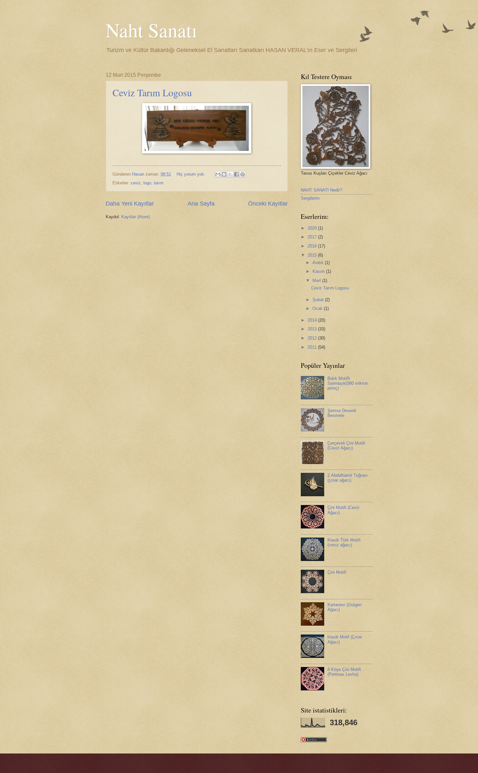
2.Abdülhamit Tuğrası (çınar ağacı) (347, 478)
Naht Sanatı (151, 30)
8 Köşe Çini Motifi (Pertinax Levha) (344, 672)
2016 (313, 246)
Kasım (319, 271)
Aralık (318, 262)
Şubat (318, 299)
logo (147, 182)
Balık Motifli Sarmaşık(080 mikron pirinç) (347, 383)
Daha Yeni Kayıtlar (130, 203)
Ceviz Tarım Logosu (152, 92)
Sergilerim (310, 198)
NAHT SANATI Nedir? (321, 190)
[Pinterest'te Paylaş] (242, 174)
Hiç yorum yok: (191, 174)
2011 (313, 347)
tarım (159, 182)
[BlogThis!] (224, 174)
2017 (313, 236)
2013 (313, 329)
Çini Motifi (336, 572)
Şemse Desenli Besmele (341, 413)
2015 (313, 255)
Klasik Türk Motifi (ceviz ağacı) (344, 542)
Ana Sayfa (201, 203)
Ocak (318, 308)
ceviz (136, 182)
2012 (313, 338)
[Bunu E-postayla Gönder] (218, 174)
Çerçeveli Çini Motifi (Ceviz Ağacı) (346, 445)
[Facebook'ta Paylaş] (236, 174)
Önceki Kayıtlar (268, 203)
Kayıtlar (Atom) (135, 216)
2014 (313, 320)
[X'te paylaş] (230, 174)
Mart (317, 280)
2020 (313, 228)
